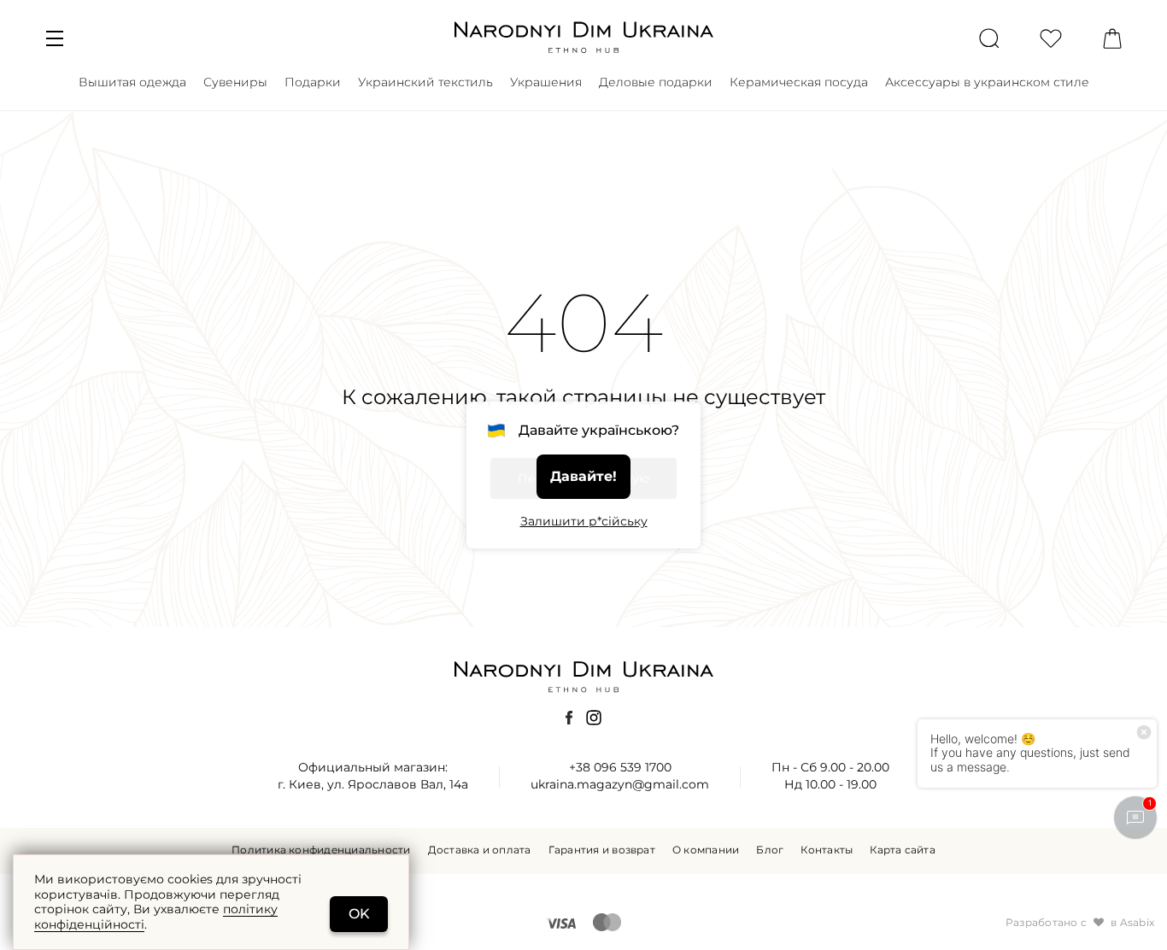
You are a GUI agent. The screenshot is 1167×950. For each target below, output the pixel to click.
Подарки (312, 82)
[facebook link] (569, 717)
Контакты (826, 850)
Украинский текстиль (425, 82)
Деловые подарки (656, 82)
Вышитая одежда (132, 82)
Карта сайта (902, 850)
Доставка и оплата (479, 850)
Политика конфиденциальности (321, 850)
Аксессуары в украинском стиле (987, 82)
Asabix (1137, 923)
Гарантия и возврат (601, 850)
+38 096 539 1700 (620, 767)
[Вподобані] (1050, 37)
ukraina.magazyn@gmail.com (620, 784)
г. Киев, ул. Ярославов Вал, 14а (373, 784)
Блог (769, 850)
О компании (705, 850)
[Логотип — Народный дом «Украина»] (583, 36)
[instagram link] (593, 717)
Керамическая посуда (799, 82)
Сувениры (235, 82)
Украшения (546, 82)
